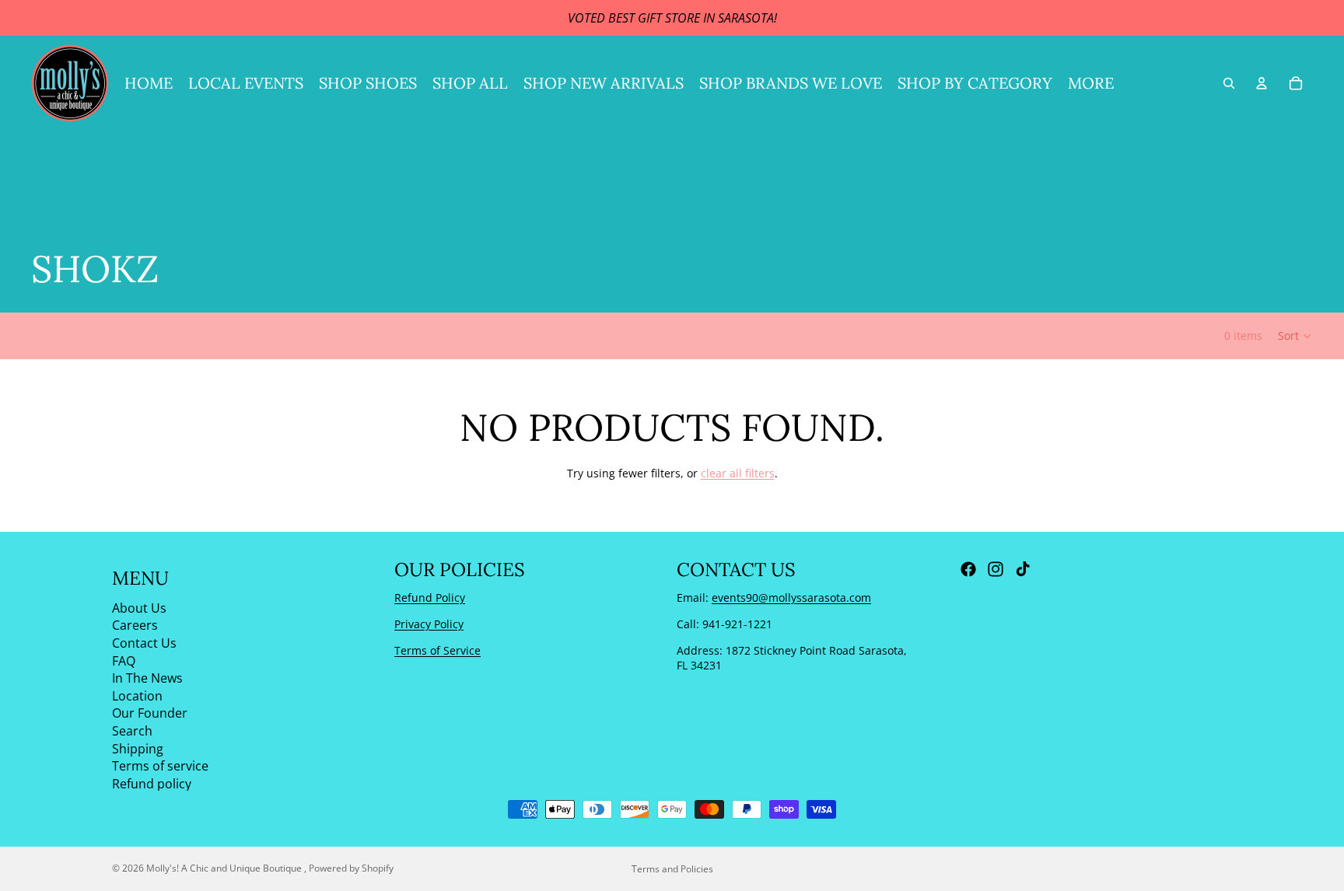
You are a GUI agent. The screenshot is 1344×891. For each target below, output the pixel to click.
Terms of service (160, 765)
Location (137, 695)
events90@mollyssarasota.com (791, 597)
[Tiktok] (1022, 569)
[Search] (1229, 83)
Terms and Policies (672, 868)
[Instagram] (995, 569)
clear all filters (738, 473)
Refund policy (151, 782)
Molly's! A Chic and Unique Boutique (225, 868)
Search (132, 730)
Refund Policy (429, 597)
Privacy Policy (429, 624)
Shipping (137, 747)
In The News (147, 678)
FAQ (123, 660)
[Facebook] (968, 569)
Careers (135, 625)
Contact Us (144, 643)
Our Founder (149, 713)
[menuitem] (1091, 83)
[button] (1295, 336)
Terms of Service (437, 649)
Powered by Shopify (351, 868)
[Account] (1261, 83)
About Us (139, 608)
